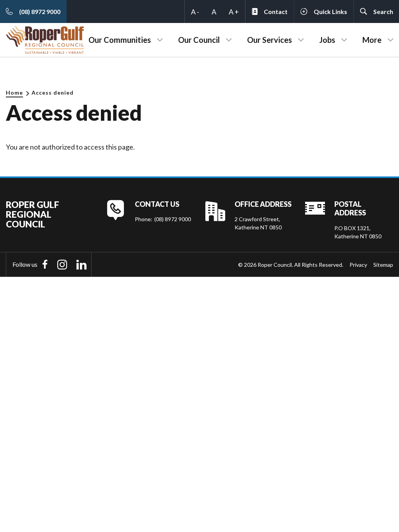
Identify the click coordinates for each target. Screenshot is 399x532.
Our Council (199, 39)
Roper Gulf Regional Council (32, 214)
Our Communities (119, 39)
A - (195, 11)
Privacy (358, 264)
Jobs (327, 39)
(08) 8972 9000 (172, 219)
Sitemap (383, 264)
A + (234, 11)
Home (14, 92)
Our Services (269, 39)
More (371, 39)
